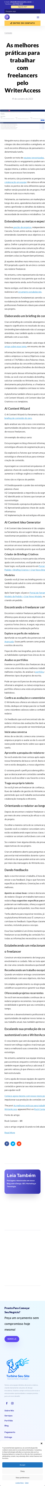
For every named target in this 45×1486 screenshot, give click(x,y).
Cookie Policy (19, 1483)
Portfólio (8, 1421)
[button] (41, 1443)
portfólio (39, 672)
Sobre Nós (9, 1411)
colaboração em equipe (15, 182)
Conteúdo (8, 33)
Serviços (8, 1416)
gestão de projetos (22, 227)
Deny (23, 1471)
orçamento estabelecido (30, 292)
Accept (22, 1465)
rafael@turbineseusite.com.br (21, 2)
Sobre (26, 1483)
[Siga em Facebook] (6, 1403)
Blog (6, 1426)
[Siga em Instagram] (12, 1403)
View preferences (22, 1478)
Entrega (8, 1437)
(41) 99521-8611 (17, 4)
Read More (9, 1132)
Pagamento (9, 1432)
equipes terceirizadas (34, 157)
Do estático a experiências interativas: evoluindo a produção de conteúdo (22, 1204)
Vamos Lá (11, 1339)
